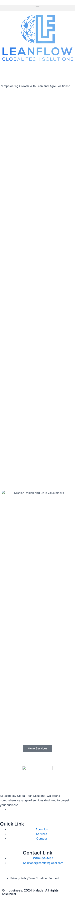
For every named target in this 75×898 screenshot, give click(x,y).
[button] (37, 8)
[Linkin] (9, 809)
